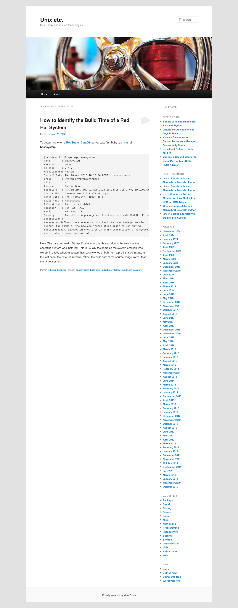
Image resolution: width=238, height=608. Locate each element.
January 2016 (170, 357)
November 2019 (172, 270)
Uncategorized (171, 543)
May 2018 (168, 298)
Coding (167, 508)
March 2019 (169, 286)
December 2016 (171, 329)
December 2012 (171, 416)
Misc (165, 520)
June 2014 (168, 380)
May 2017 (168, 321)
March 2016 (169, 349)
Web (165, 555)
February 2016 (171, 353)
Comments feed (172, 576)
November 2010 (172, 482)
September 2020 (172, 251)
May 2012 (168, 435)
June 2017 (168, 318)
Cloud (166, 504)
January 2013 (170, 412)
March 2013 (169, 404)
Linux (53, 270)
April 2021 (168, 247)
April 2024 (168, 235)
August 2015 (170, 361)
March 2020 (169, 259)
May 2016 (168, 341)
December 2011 (171, 455)
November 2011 (172, 459)
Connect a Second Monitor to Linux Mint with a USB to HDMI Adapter (180, 160)
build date (95, 270)
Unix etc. (51, 19)
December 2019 (171, 266)
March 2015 (169, 365)
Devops (167, 512)
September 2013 (172, 396)
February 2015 (171, 368)
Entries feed (170, 573)
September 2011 (172, 467)
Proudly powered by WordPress (119, 595)
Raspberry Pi (170, 531)
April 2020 (168, 255)
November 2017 (172, 306)
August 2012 (170, 427)
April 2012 (168, 439)
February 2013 (171, 408)
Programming (171, 527)
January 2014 (170, 392)
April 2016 (168, 345)
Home (44, 94)
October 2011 (170, 463)
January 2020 (170, 263)
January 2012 (170, 451)
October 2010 (170, 486)
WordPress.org (171, 580)
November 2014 (172, 372)
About (56, 94)
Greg (165, 206)
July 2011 (168, 471)
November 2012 (172, 420)
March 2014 (169, 384)
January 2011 (170, 478)
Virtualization (170, 551)
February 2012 (171, 447)
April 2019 (168, 282)
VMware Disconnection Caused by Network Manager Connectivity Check (179, 141)
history (116, 270)
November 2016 (172, 333)
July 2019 (168, 274)
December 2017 (171, 302)
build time (107, 270)
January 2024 (170, 239)
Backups (168, 500)
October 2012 (170, 423)
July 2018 (168, 290)
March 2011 (169, 475)
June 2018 (168, 294)
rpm (125, 142)
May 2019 (168, 278)
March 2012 (169, 443)
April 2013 (168, 400)
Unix (165, 547)
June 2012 (168, 431)
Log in (166, 569)
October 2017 (170, 310)
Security (61, 270)
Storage (167, 539)
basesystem (82, 270)
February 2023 (171, 243)
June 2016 (168, 337)
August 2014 (170, 376)
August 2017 (170, 314)
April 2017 (168, 325)
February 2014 (171, 388)
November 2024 (172, 231)
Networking (169, 523)
